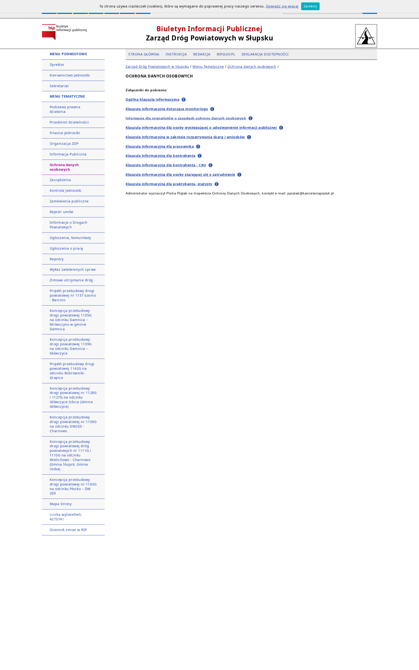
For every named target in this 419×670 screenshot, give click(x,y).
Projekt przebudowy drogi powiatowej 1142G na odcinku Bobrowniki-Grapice (72, 371)
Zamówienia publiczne (69, 201)
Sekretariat (59, 86)
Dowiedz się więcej (282, 6)
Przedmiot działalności (69, 122)
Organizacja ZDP (64, 143)
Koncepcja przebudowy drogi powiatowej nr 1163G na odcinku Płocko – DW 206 (73, 486)
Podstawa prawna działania (65, 109)
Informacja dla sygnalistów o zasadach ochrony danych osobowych (186, 118)
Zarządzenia (60, 179)
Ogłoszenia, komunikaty (70, 237)
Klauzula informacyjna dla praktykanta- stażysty (169, 184)
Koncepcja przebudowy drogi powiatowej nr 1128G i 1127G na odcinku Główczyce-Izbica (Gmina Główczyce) (73, 397)
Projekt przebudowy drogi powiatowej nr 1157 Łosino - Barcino (73, 295)
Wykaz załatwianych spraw (73, 269)
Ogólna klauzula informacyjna (152, 99)
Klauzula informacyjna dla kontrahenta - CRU (166, 165)
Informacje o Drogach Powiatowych (69, 224)
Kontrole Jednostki (65, 190)
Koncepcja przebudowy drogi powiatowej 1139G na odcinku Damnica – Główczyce (71, 346)
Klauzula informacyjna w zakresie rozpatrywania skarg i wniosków (185, 137)
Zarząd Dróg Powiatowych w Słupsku (157, 66)
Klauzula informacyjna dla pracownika (160, 146)
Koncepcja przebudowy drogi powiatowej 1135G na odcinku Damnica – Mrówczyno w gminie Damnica (71, 319)
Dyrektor (57, 64)
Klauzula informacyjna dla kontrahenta (160, 155)
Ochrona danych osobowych (64, 167)
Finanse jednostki (65, 133)
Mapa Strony (61, 503)
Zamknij (310, 6)
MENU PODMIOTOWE (68, 54)
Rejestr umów (61, 211)
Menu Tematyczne (208, 66)
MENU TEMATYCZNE (67, 96)
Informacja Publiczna (68, 154)
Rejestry (57, 259)
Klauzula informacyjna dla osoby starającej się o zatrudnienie (180, 174)
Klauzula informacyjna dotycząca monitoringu (167, 109)
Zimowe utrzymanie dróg (71, 280)
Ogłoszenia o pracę (66, 248)
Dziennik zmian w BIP (68, 529)
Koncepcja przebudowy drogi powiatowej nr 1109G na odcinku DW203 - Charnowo (73, 424)
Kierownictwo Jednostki (70, 75)
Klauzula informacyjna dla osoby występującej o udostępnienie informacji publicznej (201, 127)
